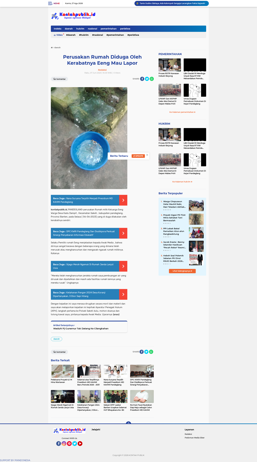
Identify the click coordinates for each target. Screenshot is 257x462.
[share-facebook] (142, 79)
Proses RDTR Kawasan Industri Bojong (169, 74)
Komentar (61, 79)
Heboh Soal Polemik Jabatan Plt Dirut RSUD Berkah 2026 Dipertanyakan (173, 258)
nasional (92, 28)
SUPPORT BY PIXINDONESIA (15, 460)
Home (57, 3)
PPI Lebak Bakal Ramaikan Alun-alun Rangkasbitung (164, 3)
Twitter (76, 447)
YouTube (82, 447)
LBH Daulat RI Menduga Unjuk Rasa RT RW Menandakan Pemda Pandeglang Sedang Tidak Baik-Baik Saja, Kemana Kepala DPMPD (195, 76)
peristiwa (125, 28)
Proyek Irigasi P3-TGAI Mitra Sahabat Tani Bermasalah (174, 217)
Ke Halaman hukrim (181, 182)
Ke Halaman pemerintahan (181, 112)
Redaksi (188, 434)
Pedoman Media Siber (194, 438)
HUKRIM (164, 123)
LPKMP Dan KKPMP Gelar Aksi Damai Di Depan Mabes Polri (168, 101)
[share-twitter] (147, 79)
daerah (69, 28)
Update (139, 156)
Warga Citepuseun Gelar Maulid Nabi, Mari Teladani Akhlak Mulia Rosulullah (173, 204)
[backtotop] (128, 424)
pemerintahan (109, 28)
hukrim (80, 28)
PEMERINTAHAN (170, 54)
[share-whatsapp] (152, 79)
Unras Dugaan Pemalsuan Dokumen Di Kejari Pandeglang (195, 101)
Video (59, 35)
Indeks (57, 28)
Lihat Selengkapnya (182, 271)
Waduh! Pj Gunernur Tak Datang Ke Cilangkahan (80, 328)
